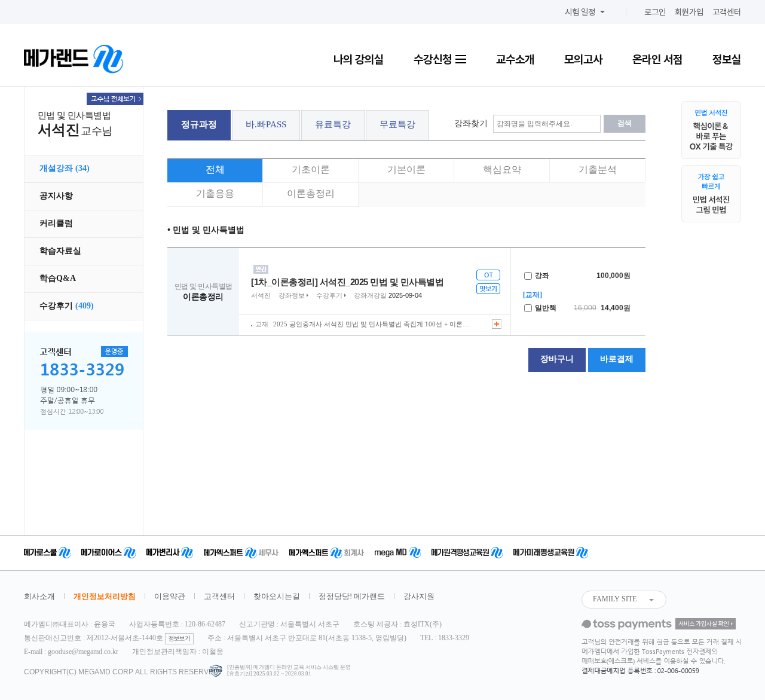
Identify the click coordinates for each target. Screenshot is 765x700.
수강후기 (66, 305)
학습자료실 (60, 250)
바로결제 (617, 358)
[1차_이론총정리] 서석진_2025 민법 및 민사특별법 (347, 282)
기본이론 (406, 169)
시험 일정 (580, 12)
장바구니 (557, 358)
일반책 (544, 308)
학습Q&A (57, 278)
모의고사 (583, 59)
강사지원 (418, 596)
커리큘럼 (56, 223)
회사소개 (39, 596)
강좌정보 (292, 295)
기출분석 (598, 169)
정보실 (726, 59)
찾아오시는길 (276, 596)
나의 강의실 (358, 59)
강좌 (541, 275)
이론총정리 (311, 193)
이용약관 (169, 596)
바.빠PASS (266, 124)
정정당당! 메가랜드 (352, 596)
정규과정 (199, 124)
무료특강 (397, 124)
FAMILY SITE (615, 599)
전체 (215, 169)
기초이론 (311, 169)
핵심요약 (502, 169)
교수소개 (515, 59)
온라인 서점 (657, 59)
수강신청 (434, 59)
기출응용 (215, 193)
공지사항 (56, 195)
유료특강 (333, 124)
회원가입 (689, 12)
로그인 (655, 12)
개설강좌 (64, 168)
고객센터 (726, 12)
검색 (624, 123)
